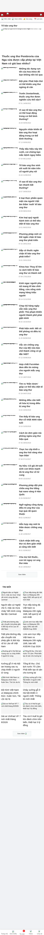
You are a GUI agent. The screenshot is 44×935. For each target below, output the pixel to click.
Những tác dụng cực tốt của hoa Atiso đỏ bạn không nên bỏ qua (31, 71)
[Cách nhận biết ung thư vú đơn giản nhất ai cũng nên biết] (9, 544)
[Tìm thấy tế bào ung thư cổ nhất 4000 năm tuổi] (9, 420)
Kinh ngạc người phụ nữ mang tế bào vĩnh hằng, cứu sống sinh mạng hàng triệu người (30, 289)
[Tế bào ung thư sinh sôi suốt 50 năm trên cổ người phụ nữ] (9, 169)
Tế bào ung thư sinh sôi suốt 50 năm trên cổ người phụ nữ (29, 168)
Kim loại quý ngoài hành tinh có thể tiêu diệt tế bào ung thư (30, 220)
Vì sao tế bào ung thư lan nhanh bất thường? (30, 185)
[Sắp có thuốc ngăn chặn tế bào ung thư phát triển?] (9, 254)
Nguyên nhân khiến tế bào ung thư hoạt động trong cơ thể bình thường (30, 134)
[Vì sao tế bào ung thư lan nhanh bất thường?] (9, 185)
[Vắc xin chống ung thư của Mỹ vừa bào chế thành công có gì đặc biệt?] (9, 348)
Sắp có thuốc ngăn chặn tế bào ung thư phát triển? (29, 253)
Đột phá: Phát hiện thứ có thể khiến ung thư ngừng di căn (31, 84)
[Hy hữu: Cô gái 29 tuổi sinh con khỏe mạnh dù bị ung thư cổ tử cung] (9, 469)
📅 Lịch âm (38, 19)
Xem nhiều (18, 19)
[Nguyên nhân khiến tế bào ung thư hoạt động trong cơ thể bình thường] (9, 133)
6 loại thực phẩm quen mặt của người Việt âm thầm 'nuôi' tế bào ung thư (31, 203)
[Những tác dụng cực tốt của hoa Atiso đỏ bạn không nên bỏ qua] (9, 72)
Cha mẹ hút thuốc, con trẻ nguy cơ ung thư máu (29, 560)
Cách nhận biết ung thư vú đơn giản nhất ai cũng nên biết (30, 543)
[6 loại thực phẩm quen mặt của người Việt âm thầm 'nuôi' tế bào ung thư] (9, 202)
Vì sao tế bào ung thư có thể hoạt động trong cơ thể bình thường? (30, 115)
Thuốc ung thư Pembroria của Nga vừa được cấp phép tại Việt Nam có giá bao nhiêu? (21, 60)
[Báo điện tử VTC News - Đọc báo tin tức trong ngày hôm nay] (15, 14)
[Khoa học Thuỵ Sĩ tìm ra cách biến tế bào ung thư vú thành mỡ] (9, 270)
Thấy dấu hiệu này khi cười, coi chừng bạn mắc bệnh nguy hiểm (30, 152)
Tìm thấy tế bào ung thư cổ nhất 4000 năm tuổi (30, 419)
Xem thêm (22, 574)
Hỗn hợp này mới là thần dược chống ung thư (30, 527)
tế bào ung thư (9, 25)
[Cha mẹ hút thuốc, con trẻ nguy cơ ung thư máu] (9, 561)
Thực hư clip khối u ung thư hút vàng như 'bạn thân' (30, 452)
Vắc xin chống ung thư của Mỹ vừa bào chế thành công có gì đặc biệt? (30, 349)
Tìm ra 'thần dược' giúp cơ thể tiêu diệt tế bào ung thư (31, 387)
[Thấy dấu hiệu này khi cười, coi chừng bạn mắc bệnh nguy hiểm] (9, 152)
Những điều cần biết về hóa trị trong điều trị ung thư (29, 403)
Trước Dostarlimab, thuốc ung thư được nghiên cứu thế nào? (30, 96)
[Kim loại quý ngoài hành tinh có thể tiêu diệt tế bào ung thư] (9, 221)
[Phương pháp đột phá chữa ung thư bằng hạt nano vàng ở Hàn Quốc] (9, 489)
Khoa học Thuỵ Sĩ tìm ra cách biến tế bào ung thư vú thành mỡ (30, 270)
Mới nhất (7, 19)
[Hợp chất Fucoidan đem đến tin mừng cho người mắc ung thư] (9, 368)
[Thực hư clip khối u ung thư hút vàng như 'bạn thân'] (9, 453)
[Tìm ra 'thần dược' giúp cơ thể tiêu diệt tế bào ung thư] (9, 387)
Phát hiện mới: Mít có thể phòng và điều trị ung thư (30, 331)
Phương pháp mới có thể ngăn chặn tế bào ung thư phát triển (30, 237)
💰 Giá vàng (27, 19)
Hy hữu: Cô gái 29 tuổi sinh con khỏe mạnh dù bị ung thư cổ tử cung (31, 470)
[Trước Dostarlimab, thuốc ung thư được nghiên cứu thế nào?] (9, 97)
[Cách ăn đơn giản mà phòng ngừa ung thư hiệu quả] (9, 436)
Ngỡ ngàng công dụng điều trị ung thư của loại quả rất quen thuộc (31, 509)
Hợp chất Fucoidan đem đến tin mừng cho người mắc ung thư (29, 369)
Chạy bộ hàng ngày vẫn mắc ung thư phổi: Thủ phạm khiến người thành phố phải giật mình (30, 312)
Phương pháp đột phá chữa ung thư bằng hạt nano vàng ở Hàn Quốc (30, 490)
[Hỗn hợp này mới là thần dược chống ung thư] (9, 528)
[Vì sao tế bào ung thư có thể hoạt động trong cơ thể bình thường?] (9, 113)
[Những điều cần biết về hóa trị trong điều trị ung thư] (9, 404)
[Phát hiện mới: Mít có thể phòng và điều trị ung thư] (9, 332)
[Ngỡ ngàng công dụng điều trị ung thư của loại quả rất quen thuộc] (9, 508)
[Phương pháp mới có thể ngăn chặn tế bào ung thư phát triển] (9, 238)
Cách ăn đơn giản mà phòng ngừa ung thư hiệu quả (30, 436)
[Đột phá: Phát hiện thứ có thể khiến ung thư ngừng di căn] (9, 85)
